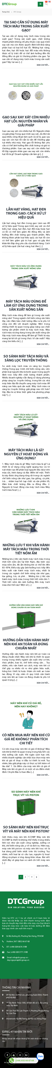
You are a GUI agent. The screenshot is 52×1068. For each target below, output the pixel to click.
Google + (26, 1055)
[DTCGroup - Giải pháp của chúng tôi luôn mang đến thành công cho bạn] (9, 4)
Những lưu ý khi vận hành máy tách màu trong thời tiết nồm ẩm (26, 549)
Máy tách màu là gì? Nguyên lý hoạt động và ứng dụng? (26, 454)
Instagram (20, 1055)
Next (36, 877)
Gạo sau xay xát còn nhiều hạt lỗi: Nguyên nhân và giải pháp (26, 121)
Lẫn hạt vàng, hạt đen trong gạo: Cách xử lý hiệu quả (26, 213)
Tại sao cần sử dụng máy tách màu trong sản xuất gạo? (26, 26)
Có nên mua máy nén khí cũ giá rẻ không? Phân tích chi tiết (26, 739)
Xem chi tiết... (43, 65)
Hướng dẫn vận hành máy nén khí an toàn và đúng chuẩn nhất (26, 644)
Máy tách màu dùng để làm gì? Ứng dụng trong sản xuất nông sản (26, 306)
